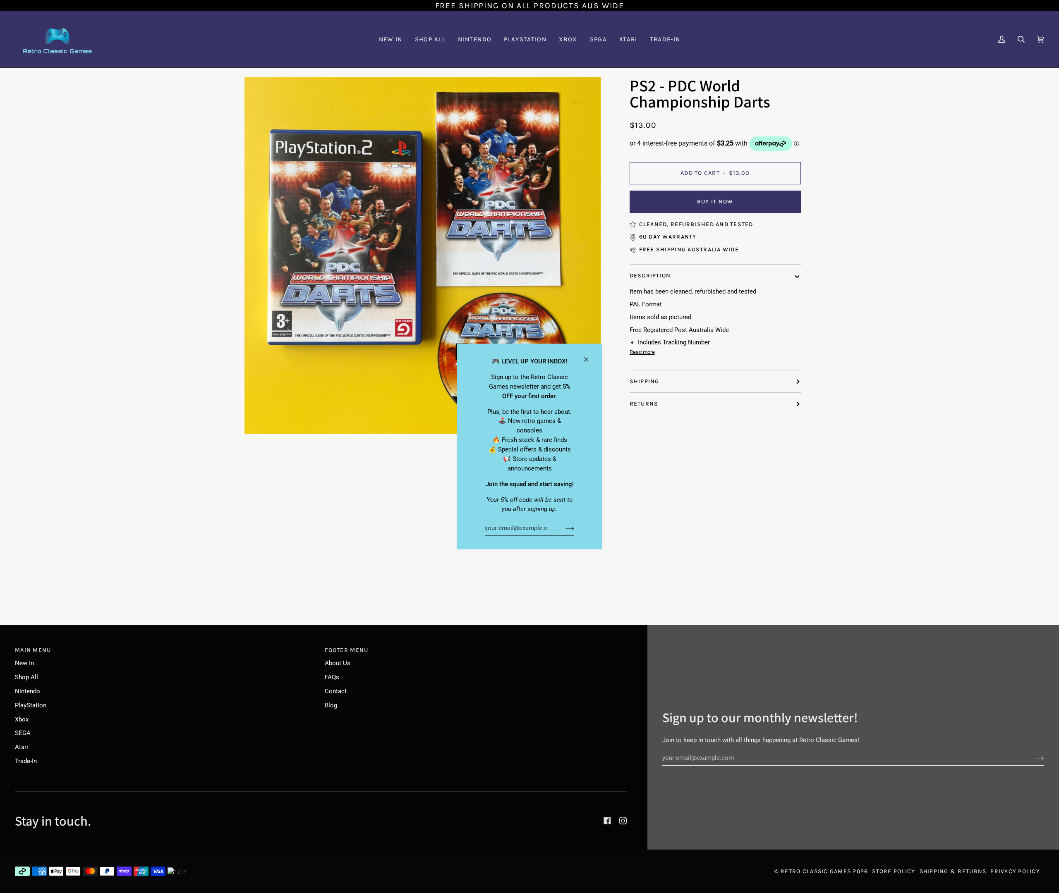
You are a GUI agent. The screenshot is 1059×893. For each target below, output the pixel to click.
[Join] (563, 528)
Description (650, 275)
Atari (21, 747)
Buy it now (715, 201)
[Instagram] (623, 820)
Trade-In (26, 761)
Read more (642, 352)
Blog (331, 705)
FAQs (332, 677)
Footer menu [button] (346, 650)
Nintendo (27, 691)
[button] (475, 39)
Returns (644, 403)
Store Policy (893, 871)
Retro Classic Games (816, 871)
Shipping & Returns (953, 871)
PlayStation (30, 705)
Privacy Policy (1015, 871)
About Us (337, 663)
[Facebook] (607, 820)
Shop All (26, 677)
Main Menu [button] (33, 650)
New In (24, 663)
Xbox (22, 719)
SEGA (23, 733)
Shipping (644, 381)
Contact (336, 691)
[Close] (589, 356)
